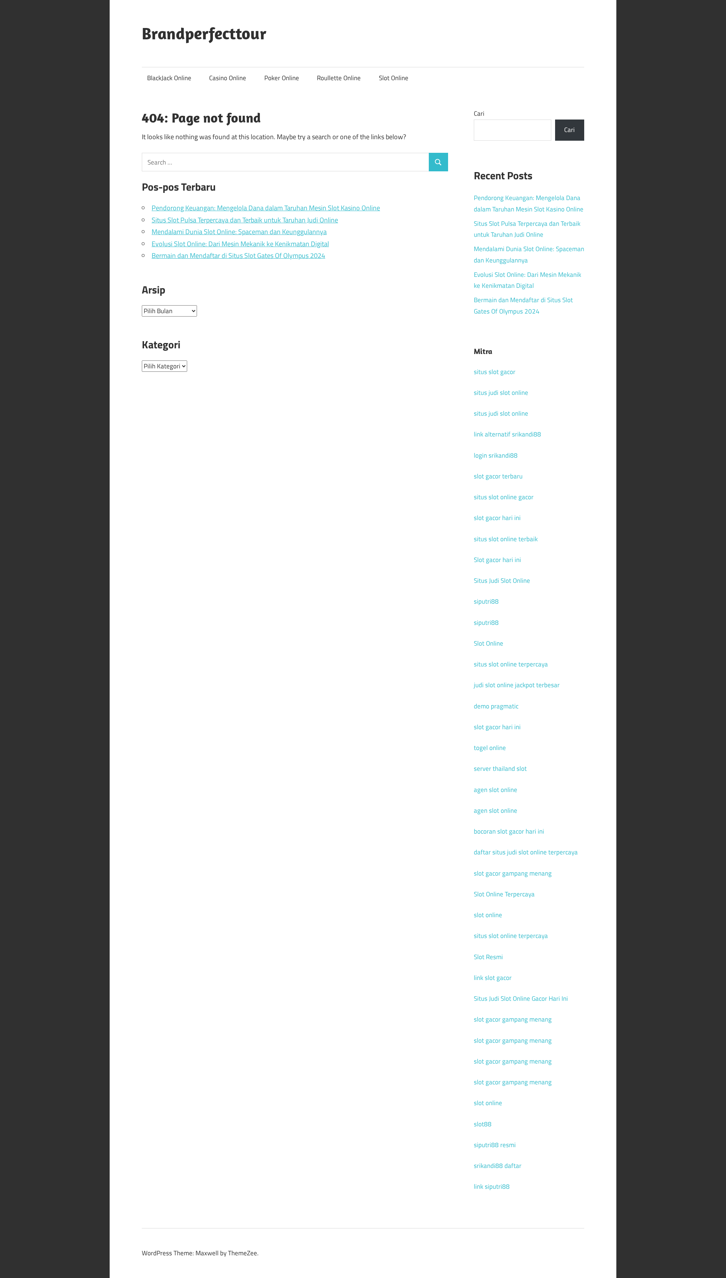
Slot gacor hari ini (497, 560)
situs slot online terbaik (506, 539)
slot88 (483, 1124)
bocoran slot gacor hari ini (509, 831)
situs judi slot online (501, 393)
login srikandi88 (496, 455)
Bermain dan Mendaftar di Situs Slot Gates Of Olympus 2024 (238, 255)
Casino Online (227, 78)
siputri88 (486, 601)
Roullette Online (339, 78)
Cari (479, 113)
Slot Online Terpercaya (504, 894)
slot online (488, 915)
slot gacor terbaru (498, 476)
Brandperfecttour (204, 33)
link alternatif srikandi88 (507, 434)
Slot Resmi (488, 957)
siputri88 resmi (495, 1145)
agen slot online (495, 790)
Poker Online (281, 78)
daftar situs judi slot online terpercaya (526, 852)
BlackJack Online (169, 78)
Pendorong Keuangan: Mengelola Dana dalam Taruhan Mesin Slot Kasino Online (266, 208)
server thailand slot (500, 768)
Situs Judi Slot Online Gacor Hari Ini (521, 998)
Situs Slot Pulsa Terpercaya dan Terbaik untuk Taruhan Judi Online (245, 220)
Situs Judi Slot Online (502, 580)
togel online (490, 748)
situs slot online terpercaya (511, 664)
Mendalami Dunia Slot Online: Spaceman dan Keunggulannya (239, 232)
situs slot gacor (494, 372)
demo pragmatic (496, 706)
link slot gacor (493, 978)
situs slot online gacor (504, 497)
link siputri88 (492, 1186)
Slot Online (393, 78)
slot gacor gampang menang (513, 873)
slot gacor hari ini (497, 518)
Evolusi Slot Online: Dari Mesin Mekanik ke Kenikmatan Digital (240, 244)
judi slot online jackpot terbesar (517, 685)
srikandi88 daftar (497, 1166)
